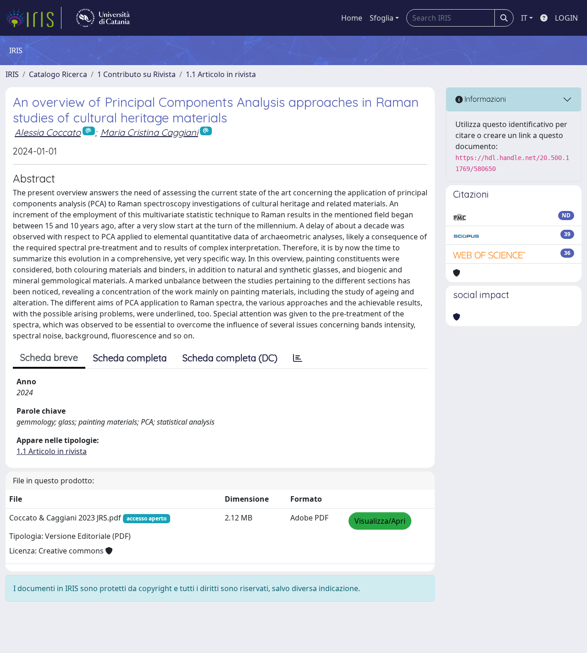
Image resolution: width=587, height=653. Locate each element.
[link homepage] (33, 18)
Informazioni (484, 99)
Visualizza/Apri (379, 521)
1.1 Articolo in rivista (221, 74)
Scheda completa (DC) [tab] (230, 358)
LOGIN (566, 18)
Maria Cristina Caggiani (149, 132)
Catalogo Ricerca (58, 74)
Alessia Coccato (48, 132)
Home (351, 18)
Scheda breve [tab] (49, 357)
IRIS (12, 74)
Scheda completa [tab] (130, 358)
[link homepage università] (103, 18)
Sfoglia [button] (381, 18)
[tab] (297, 358)
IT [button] (524, 18)
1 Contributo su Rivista (136, 74)
